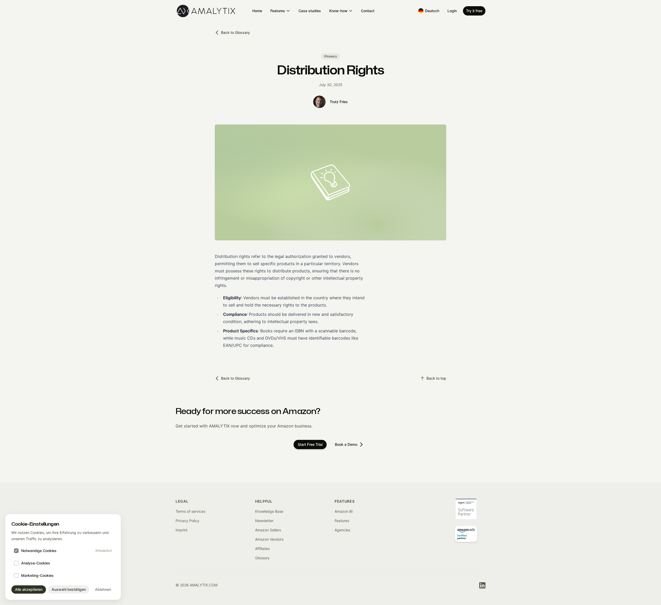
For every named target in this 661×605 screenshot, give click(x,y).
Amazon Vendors (269, 539)
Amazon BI (344, 511)
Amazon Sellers (268, 530)
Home (257, 11)
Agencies (342, 530)
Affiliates (262, 548)
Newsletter (264, 520)
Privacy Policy (187, 520)
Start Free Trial (310, 444)
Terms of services (190, 511)
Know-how (338, 11)
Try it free (474, 11)
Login (452, 11)
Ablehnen (103, 589)
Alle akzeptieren (28, 589)
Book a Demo (346, 444)
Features (277, 11)
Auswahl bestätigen (69, 589)
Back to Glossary (235, 32)
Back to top (436, 378)
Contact (367, 11)
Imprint (181, 530)
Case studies (309, 11)
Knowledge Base (269, 511)
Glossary (262, 558)
